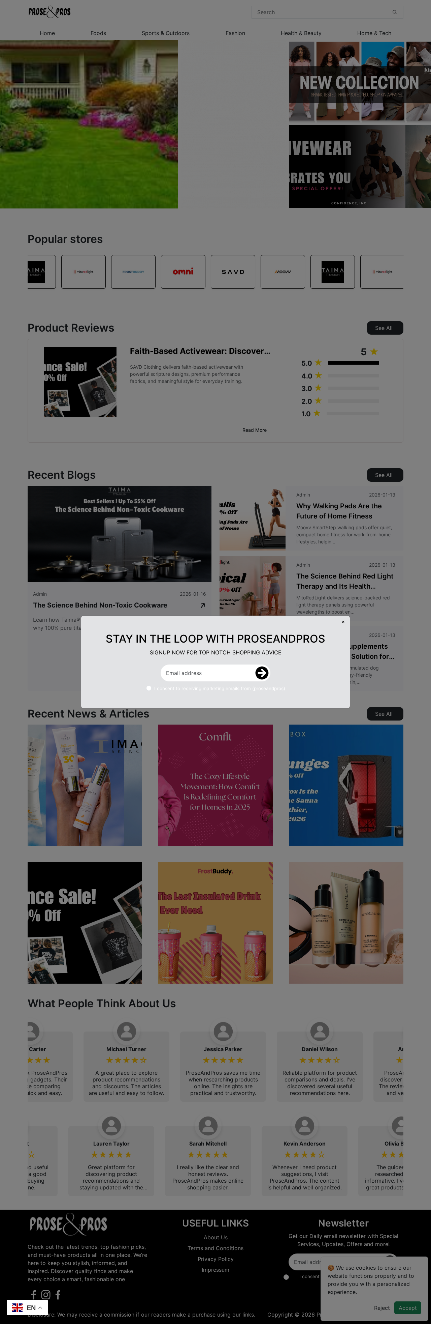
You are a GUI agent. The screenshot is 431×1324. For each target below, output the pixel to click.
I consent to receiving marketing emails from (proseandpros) (219, 688)
